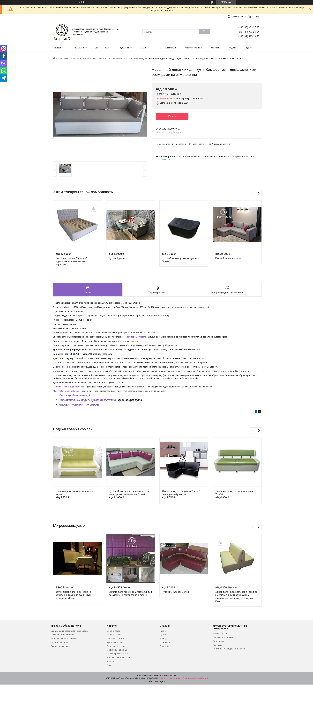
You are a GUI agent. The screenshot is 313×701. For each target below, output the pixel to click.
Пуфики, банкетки (59, 642)
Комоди (164, 638)
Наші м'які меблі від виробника (68, 386)
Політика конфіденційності (195, 678)
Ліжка (163, 631)
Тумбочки (164, 634)
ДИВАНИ (124, 47)
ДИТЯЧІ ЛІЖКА (102, 47)
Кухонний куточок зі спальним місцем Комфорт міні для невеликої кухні (129, 493)
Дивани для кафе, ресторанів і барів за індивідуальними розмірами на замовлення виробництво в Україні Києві (236, 597)
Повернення (219, 641)
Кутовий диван (117, 258)
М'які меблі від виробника (66, 391)
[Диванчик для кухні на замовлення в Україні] (77, 462)
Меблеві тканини (193, 47)
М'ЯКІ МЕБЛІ (78, 47)
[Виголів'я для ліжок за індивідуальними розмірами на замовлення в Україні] (130, 558)
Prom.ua (172, 675)
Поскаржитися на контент (169, 678)
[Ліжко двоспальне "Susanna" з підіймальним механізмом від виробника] (77, 224)
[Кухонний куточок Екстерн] (184, 558)
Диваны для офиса (60, 646)
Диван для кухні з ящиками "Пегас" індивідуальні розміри (181, 493)
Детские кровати (115, 638)
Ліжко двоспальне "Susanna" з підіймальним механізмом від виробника (72, 261)
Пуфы (109, 665)
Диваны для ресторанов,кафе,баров (69, 631)
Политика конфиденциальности (229, 648)
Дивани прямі (113, 631)
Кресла (110, 661)
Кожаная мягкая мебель (63, 634)
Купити (172, 116)
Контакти (215, 47)
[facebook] (256, 412)
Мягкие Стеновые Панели (63, 638)
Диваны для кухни (116, 646)
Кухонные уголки (115, 642)
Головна (58, 47)
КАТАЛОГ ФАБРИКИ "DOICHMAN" (79, 404)
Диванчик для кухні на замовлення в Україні (75, 493)
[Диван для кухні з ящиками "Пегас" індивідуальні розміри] (184, 462)
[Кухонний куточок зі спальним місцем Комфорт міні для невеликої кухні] (130, 462)
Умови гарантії (220, 633)
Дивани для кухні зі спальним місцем (127, 58)
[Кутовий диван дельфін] (237, 224)
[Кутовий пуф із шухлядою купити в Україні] (184, 224)
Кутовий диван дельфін (228, 258)
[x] (259, 412)
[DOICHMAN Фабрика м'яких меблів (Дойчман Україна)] (62, 32)
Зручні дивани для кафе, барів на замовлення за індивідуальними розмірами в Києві (73, 595)
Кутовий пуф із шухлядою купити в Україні (180, 260)
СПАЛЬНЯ (144, 47)
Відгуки (233, 47)
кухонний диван (65, 367)
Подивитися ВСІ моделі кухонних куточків (87, 400)
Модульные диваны (117, 650)
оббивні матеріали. (137, 337)
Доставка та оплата (223, 637)
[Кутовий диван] (130, 224)
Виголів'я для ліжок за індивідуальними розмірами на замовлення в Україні (130, 593)
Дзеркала (165, 642)
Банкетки (164, 646)
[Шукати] (204, 31)
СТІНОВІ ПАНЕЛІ (168, 47)
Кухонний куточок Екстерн (176, 592)
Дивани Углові (114, 634)
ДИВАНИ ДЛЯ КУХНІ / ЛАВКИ (88, 58)
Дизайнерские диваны (118, 653)
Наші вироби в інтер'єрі (74, 395)
